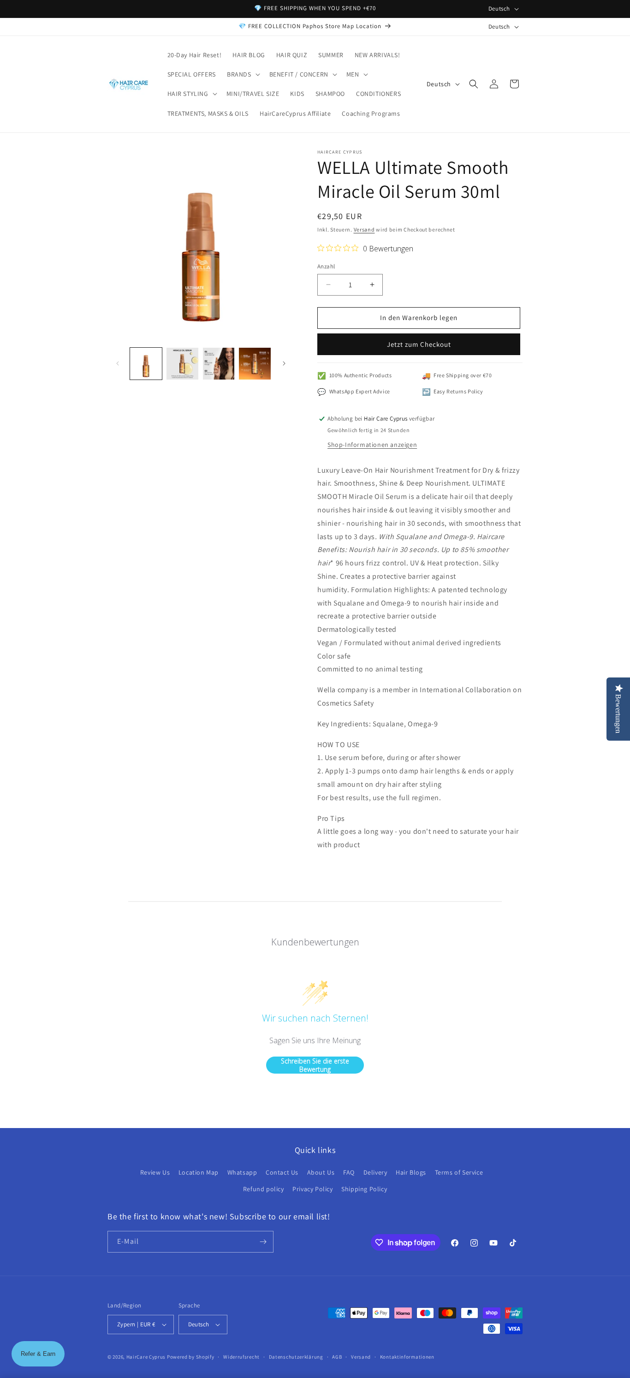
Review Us (155, 1172)
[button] (242, 74)
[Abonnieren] (263, 1242)
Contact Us (282, 1172)
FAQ (349, 1172)
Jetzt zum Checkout (419, 344)
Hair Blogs (411, 1172)
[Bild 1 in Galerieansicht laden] (146, 364)
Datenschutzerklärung (296, 1357)
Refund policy (263, 1189)
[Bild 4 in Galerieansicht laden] (255, 364)
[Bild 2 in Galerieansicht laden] (182, 364)
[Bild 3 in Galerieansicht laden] (219, 364)
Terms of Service (459, 1172)
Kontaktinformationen (407, 1357)
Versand (364, 229)
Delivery (375, 1172)
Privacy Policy (312, 1189)
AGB (337, 1357)
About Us (321, 1172)
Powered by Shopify (190, 1357)
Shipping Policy (364, 1189)
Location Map (198, 1172)
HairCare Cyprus (146, 1357)
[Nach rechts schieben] (284, 363)
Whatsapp (242, 1172)
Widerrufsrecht (241, 1357)
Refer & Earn (38, 1353)
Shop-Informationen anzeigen (372, 444)
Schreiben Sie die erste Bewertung (315, 1065)
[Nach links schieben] (117, 363)
